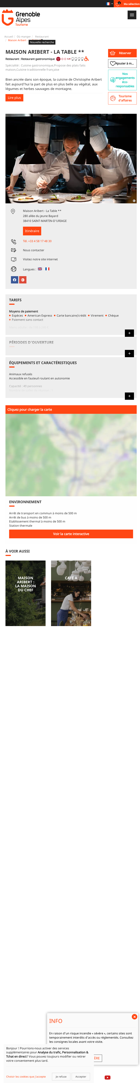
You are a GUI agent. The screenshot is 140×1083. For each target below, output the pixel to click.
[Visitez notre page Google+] (22, 279)
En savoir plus (25, 593)
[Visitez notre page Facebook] (14, 279)
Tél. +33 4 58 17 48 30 (37, 241)
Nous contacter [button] (33, 250)
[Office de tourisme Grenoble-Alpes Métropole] (21, 17)
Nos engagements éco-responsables (125, 80)
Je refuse (61, 1076)
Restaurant (42, 36)
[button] (122, 53)
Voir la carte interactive (71, 534)
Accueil (8, 36)
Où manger (24, 36)
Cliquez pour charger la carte (29, 409)
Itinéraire (32, 231)
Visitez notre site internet (40, 259)
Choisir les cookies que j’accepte (26, 1076)
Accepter (80, 1076)
